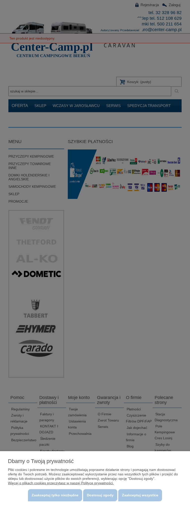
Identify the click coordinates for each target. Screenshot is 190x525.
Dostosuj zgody (100, 495)
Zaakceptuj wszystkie (140, 495)
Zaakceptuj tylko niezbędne (55, 495)
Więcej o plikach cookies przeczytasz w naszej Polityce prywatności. (61, 483)
